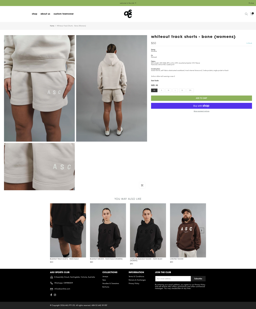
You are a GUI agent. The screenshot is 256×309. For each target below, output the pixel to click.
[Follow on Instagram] (55, 294)
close (5, 3)
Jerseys (105, 276)
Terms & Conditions (136, 276)
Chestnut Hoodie (176, 259)
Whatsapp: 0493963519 (63, 283)
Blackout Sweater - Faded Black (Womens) (106, 259)
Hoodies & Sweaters (110, 283)
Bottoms (105, 287)
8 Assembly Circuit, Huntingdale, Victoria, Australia (74, 277)
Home (52, 26)
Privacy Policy (134, 283)
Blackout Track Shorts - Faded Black (64, 259)
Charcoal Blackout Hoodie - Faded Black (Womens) (146, 260)
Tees (104, 280)
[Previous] (54, 230)
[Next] (201, 230)
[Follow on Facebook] (51, 294)
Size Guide (155, 80)
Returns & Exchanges (137, 280)
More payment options (201, 111)
